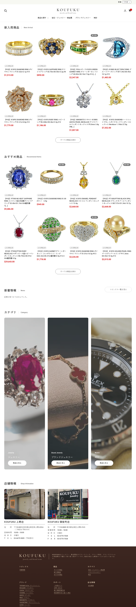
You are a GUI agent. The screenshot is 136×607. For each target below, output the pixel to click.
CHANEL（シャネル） (27, 593)
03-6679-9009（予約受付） (24, 538)
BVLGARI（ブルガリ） (27, 588)
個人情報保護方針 (59, 590)
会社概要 (91, 585)
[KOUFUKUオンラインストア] (68, 11)
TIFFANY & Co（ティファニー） (30, 585)
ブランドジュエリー (94, 572)
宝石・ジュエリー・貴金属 (96, 570)
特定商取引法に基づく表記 (62, 593)
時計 (89, 574)
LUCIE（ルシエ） (25, 605)
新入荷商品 (57, 572)
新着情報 (22, 570)
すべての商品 (58, 570)
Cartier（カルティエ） (27, 590)
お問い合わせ (58, 588)
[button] (5, 10)
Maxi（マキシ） (25, 597)
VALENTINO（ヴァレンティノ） (30, 602)
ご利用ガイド (58, 585)
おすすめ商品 (58, 574)
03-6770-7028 (62, 536)
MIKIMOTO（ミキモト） (27, 600)
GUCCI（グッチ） (25, 595)
